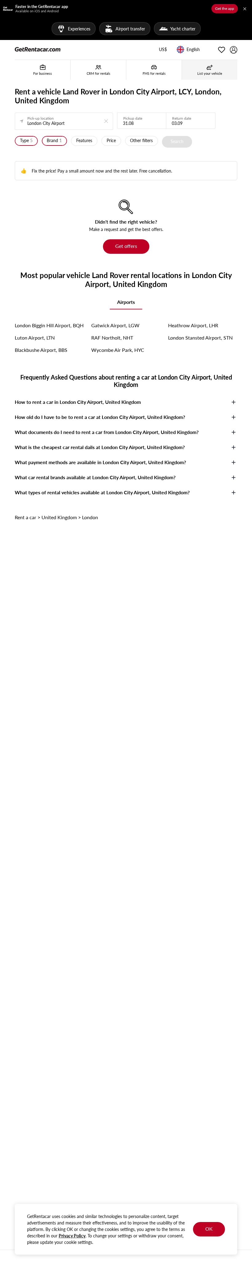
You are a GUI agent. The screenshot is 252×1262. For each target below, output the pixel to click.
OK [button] (209, 1229)
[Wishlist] (221, 49)
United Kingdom (59, 517)
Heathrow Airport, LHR (193, 325)
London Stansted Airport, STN (200, 337)
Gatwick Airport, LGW (115, 325)
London (90, 517)
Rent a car (25, 517)
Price (111, 140)
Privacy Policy (72, 1235)
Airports (126, 302)
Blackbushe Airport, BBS (41, 350)
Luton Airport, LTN (35, 337)
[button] (163, 50)
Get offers (126, 246)
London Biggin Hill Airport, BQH (49, 325)
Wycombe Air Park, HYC (117, 350)
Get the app (224, 8)
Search (177, 141)
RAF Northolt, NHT (112, 337)
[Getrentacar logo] (38, 49)
